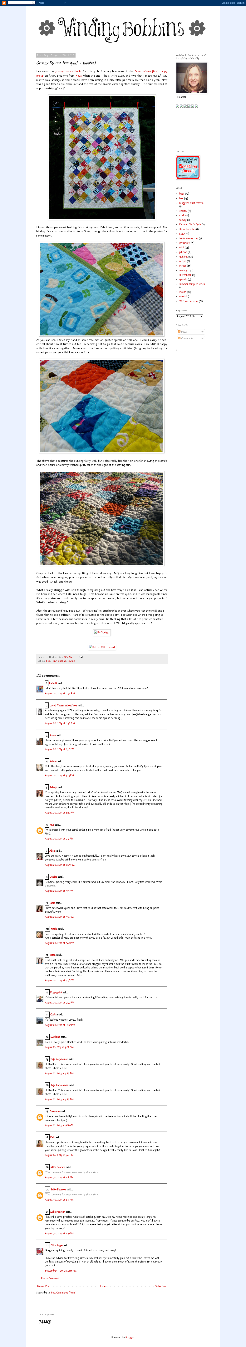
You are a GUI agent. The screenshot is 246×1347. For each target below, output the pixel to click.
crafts (182, 215)
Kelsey (53, 787)
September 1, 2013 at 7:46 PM (60, 1270)
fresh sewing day (188, 238)
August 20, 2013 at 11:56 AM (60, 723)
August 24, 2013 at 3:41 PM (59, 1155)
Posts (183, 331)
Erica (53, 955)
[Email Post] (80, 657)
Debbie (53, 876)
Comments (186, 338)
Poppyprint (56, 992)
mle (52, 824)
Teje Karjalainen (59, 1059)
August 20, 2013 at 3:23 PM (59, 775)
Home (102, 1286)
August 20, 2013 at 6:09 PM (60, 864)
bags (181, 193)
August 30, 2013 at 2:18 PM (59, 1177)
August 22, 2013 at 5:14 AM (59, 1073)
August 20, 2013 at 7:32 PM (59, 916)
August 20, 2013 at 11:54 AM (60, 693)
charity (183, 210)
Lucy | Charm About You (63, 705)
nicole (54, 929)
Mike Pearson (58, 1167)
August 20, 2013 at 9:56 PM (59, 980)
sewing (71, 660)
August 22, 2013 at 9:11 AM (59, 1125)
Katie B (53, 683)
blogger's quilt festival (191, 203)
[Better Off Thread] (102, 647)
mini (181, 247)
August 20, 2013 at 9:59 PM (59, 1002)
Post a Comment (50, 1278)
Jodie (52, 903)
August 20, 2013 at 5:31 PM (59, 838)
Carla (53, 1014)
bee (48, 660)
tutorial (183, 296)
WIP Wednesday (188, 301)
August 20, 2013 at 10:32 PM (60, 1025)
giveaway (184, 242)
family (182, 220)
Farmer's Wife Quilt (190, 224)
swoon (182, 291)
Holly (79, 75)
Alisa (52, 850)
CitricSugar (57, 1245)
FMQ (54, 660)
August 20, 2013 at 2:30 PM (59, 749)
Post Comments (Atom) (63, 1292)
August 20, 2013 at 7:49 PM (59, 943)
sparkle (183, 279)
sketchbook (185, 275)
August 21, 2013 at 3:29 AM (59, 1047)
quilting (62, 660)
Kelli (52, 1137)
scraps (182, 265)
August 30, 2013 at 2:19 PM (59, 1233)
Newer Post (43, 1286)
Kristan (53, 761)
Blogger (129, 1337)
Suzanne (55, 1111)
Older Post (160, 1286)
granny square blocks (68, 71)
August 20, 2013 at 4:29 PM (59, 812)
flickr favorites (187, 229)
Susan (53, 735)
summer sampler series (192, 284)
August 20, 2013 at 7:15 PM (59, 890)
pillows (183, 252)
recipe (182, 261)
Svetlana (55, 1036)
